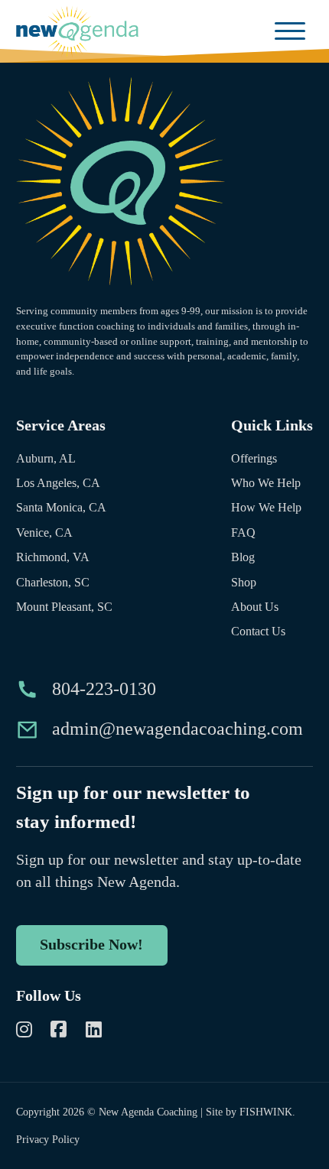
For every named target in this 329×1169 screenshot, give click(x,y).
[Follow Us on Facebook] (58, 1032)
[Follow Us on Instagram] (24, 1032)
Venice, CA (44, 533)
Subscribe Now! (91, 944)
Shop (243, 582)
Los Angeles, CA (58, 483)
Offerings (254, 459)
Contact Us (258, 631)
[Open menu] (290, 31)
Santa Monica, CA (61, 508)
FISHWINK (265, 1112)
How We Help (266, 508)
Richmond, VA (53, 557)
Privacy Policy (48, 1139)
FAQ (243, 533)
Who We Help (266, 483)
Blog (243, 557)
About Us (255, 607)
